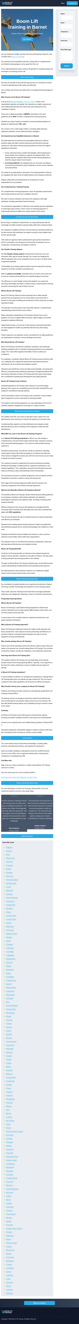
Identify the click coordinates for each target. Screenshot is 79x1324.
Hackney (9, 962)
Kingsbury (9, 865)
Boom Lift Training (17, 57)
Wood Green (10, 858)
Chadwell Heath (11, 1178)
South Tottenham (12, 898)
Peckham (9, 1103)
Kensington (10, 977)
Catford (8, 1196)
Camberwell (10, 1081)
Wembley (9, 908)
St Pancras (10, 930)
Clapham (9, 1092)
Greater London (11, 1160)
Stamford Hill (10, 905)
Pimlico (8, 1031)
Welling (8, 1254)
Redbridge (9, 1049)
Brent (35, 777)
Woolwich (9, 1185)
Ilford (8, 1110)
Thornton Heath (11, 1243)
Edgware (23, 777)
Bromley (9, 1038)
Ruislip (8, 1016)
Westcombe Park (12, 1156)
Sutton (8, 1279)
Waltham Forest (11, 934)
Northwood (10, 969)
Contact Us (72, 3)
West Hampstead (12, 880)
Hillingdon (9, 1142)
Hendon (30, 777)
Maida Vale (10, 926)
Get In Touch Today (27, 77)
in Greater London (22, 102)
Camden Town (11, 916)
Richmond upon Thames (14, 1131)
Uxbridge (9, 1138)
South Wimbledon (12, 1189)
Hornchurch (10, 1257)
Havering (9, 1210)
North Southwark (12, 1005)
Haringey (9, 872)
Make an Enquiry (39, 1303)
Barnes (8, 1067)
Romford (9, 1232)
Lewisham (9, 1174)
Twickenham (10, 1164)
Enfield (8, 869)
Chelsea (9, 1023)
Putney (8, 1088)
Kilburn (8, 912)
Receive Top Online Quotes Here (27, 579)
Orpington (9, 1293)
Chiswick (9, 1020)
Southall (9, 1056)
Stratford (9, 1034)
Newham (9, 1095)
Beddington (10, 1261)
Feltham (9, 1203)
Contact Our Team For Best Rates (27, 217)
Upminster (9, 1282)
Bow (7, 1002)
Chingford (9, 944)
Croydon (9, 1264)
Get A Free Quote (27, 836)
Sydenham (10, 1207)
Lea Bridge (10, 952)
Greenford (9, 998)
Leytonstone (10, 991)
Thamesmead (11, 1214)
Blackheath (10, 1167)
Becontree (9, 1192)
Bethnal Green (11, 987)
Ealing (8, 973)
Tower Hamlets (11, 1041)
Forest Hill (9, 1182)
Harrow (8, 923)
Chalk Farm (10, 901)
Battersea (9, 1074)
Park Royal (10, 948)
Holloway (9, 894)
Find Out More (27, 738)
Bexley (8, 1286)
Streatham (9, 1171)
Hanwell (9, 1027)
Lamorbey (9, 1275)
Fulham (8, 1059)
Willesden (9, 890)
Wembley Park (11, 883)
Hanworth (9, 1225)
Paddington (10, 955)
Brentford (9, 1070)
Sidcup (8, 1271)
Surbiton (9, 1246)
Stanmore (9, 862)
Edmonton (9, 876)
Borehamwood (6, 777)
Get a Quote (27, 39)
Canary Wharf (11, 1077)
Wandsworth (10, 1099)
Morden (8, 1221)
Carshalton (10, 1268)
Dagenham (10, 1236)
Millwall (8, 1106)
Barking (8, 1146)
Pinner (8, 941)
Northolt (9, 984)
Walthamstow (10, 959)
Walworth (9, 1052)
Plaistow (9, 1085)
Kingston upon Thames (14, 1228)
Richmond (9, 1135)
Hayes (8, 1124)
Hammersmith (11, 1009)
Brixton (8, 1113)
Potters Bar (15, 777)
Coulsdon (9, 1289)
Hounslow (9, 1153)
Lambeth (9, 1117)
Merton (8, 1200)
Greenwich (10, 1149)
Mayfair (8, 966)
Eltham (8, 1239)
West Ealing (10, 1013)
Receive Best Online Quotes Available (27, 411)
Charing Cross (11, 980)
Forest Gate (10, 1045)
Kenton (8, 887)
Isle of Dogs (10, 1120)
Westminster (10, 995)
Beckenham (10, 1250)
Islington (9, 937)
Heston (8, 1128)
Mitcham (9, 1218)
